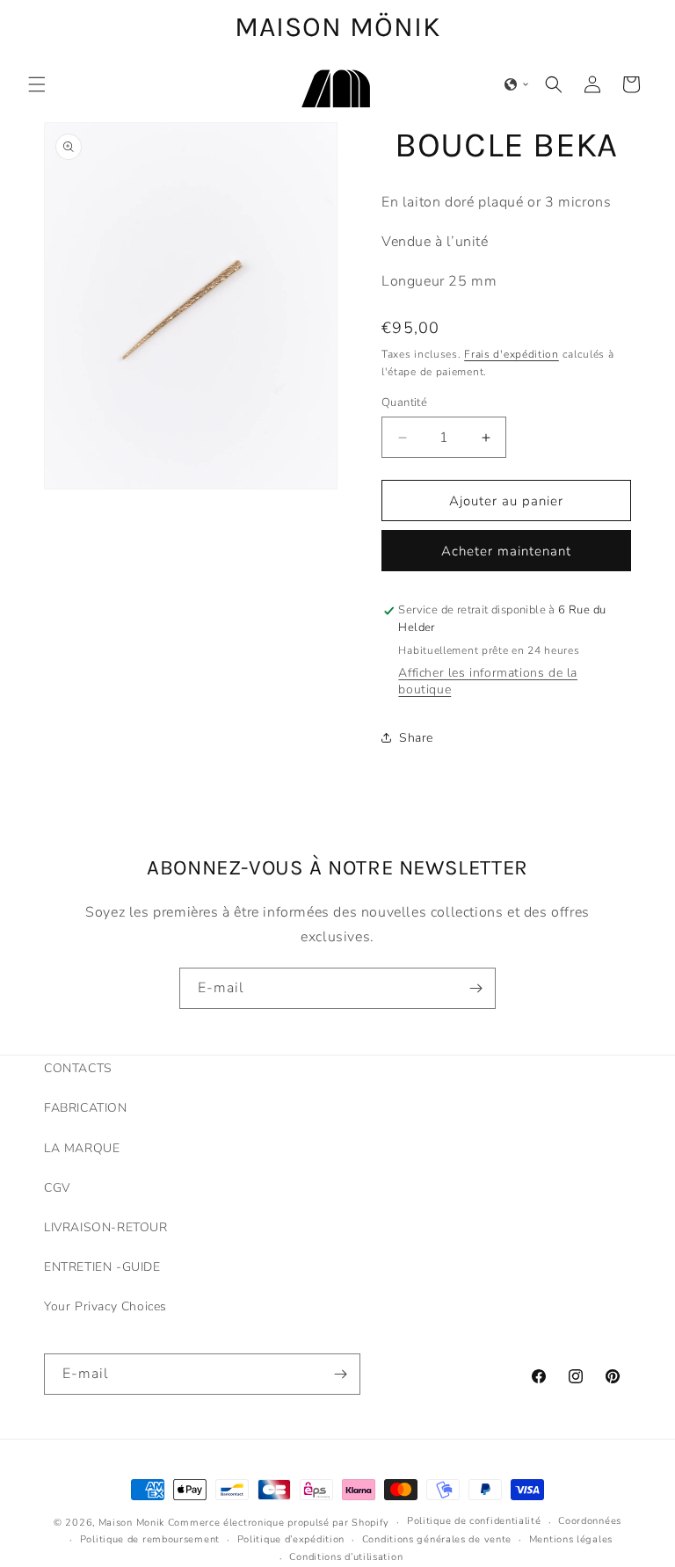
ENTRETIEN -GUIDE (102, 1267)
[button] (37, 84)
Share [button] (416, 737)
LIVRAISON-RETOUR (106, 1227)
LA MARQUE (82, 1148)
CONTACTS (78, 1068)
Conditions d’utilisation (346, 1556)
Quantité (404, 402)
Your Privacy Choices (105, 1306)
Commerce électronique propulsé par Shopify (278, 1522)
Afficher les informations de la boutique (487, 681)
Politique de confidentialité (474, 1520)
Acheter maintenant (506, 551)
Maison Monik (131, 1522)
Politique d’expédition (291, 1539)
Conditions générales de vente (437, 1539)
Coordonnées (589, 1520)
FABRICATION (85, 1107)
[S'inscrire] (475, 988)
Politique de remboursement (150, 1539)
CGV (57, 1187)
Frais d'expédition (511, 354)
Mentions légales (571, 1539)
